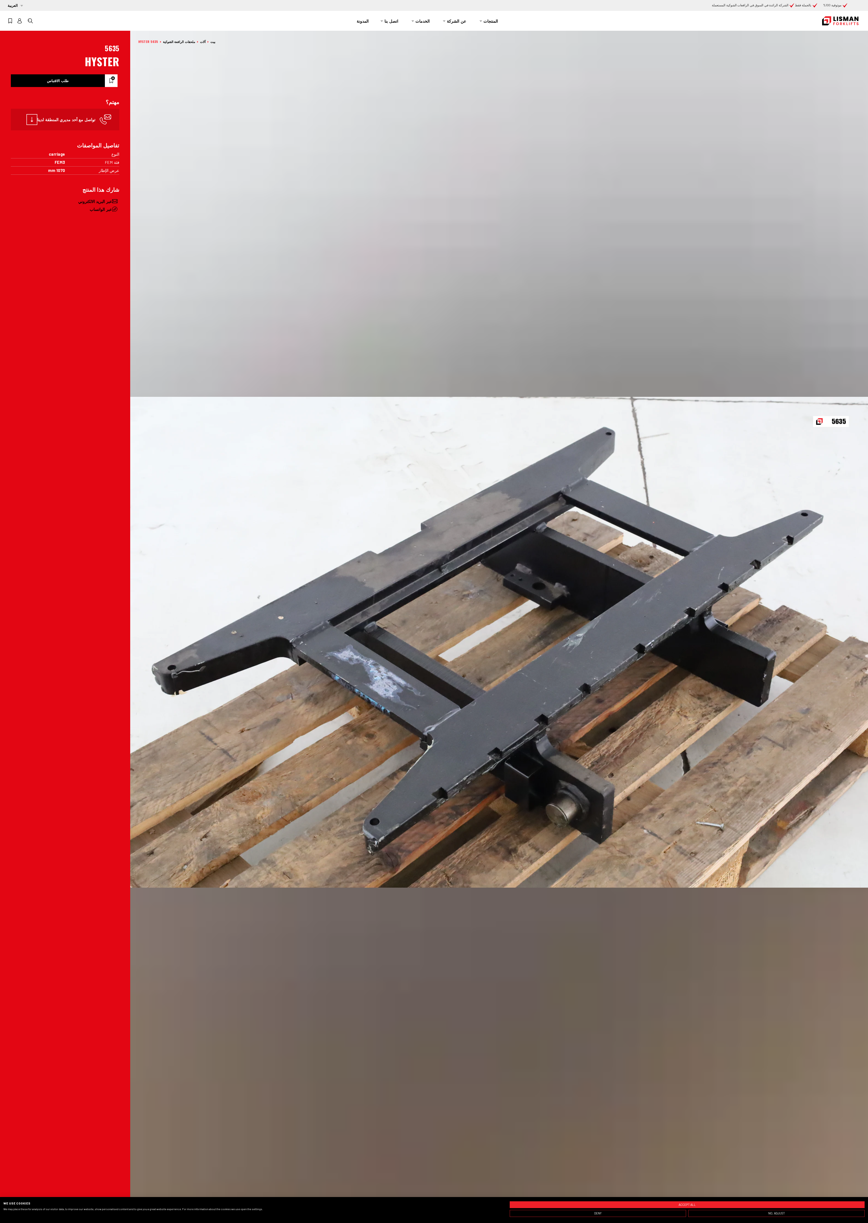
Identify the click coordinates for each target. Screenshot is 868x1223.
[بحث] (30, 21)
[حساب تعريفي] (19, 21)
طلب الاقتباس (58, 80)
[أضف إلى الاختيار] (111, 80)
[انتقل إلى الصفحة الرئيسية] (840, 21)
